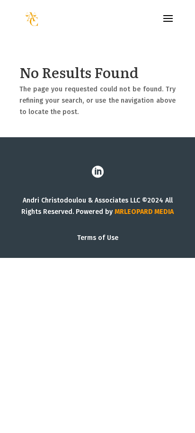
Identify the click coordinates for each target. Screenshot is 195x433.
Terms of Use (97, 238)
